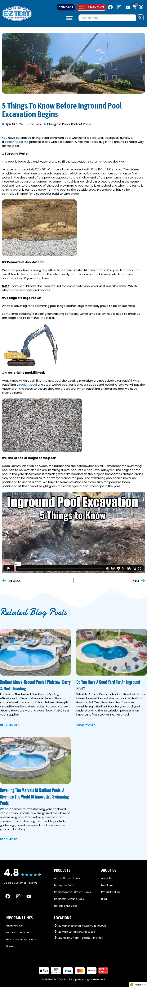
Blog (104, 899)
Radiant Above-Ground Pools (72, 892)
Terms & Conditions (18, 932)
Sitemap (11, 946)
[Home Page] (17, 13)
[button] (69, 18)
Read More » (9, 725)
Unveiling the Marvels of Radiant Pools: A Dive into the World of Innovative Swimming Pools (34, 797)
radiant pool (14, 142)
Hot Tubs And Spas (65, 906)
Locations (107, 885)
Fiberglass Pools (58, 124)
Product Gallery (110, 892)
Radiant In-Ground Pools (69, 899)
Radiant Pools (81, 124)
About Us (106, 878)
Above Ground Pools (67, 878)
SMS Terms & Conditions (21, 939)
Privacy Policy (14, 925)
